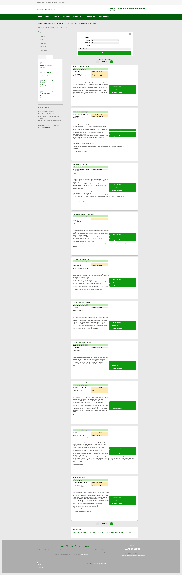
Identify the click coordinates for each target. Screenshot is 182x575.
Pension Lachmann (79, 428)
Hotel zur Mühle (78, 110)
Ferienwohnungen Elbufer (82, 343)
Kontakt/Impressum (104, 17)
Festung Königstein (98, 532)
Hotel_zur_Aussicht (45, 85)
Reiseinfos (66, 17)
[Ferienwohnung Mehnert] (123, 311)
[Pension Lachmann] (123, 436)
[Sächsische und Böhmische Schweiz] (48, 9)
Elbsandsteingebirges (85, 554)
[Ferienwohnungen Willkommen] (123, 223)
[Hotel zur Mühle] (123, 119)
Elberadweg (128, 532)
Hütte (122, 532)
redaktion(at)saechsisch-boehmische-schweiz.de (127, 8)
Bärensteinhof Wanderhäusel (47, 65)
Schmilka (111, 532)
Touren (75, 535)
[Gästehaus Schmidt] (123, 391)
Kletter (89, 532)
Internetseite (115, 89)
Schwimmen (84, 532)
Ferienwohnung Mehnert (81, 303)
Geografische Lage (117, 92)
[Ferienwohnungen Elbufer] (123, 351)
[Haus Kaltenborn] (123, 486)
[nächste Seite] (111, 61)
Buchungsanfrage (116, 86)
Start (40, 17)
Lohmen (106, 532)
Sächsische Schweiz (70, 552)
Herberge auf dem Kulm (81, 67)
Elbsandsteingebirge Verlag (100, 563)
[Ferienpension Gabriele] (123, 268)
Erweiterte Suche (84, 49)
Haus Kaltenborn (79, 478)
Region (48, 17)
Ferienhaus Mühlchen (80, 164)
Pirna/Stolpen (43, 36)
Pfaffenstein (76, 532)
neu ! (42, 57)
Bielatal (41, 39)
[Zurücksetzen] (130, 34)
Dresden (56, 17)
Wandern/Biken (90, 17)
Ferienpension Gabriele (81, 259)
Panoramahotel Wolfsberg (46, 95)
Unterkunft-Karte (46, 127)
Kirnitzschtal (43, 43)
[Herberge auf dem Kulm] (123, 75)
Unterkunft (77, 17)
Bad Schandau (43, 46)
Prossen (117, 532)
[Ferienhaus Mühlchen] (123, 173)
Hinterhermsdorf (44, 50)
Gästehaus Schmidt (80, 383)
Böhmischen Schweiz (92, 552)
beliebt (49, 57)
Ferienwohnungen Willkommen (83, 214)
